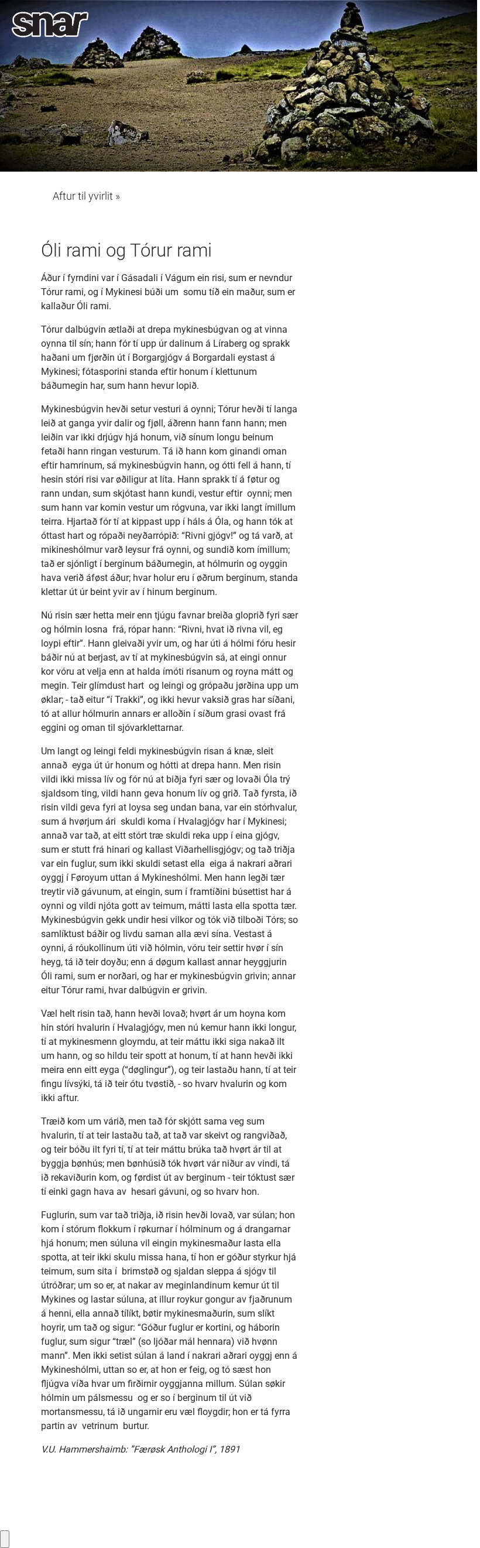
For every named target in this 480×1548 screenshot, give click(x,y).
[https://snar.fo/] (50, 24)
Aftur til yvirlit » (86, 196)
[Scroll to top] (454, 1522)
